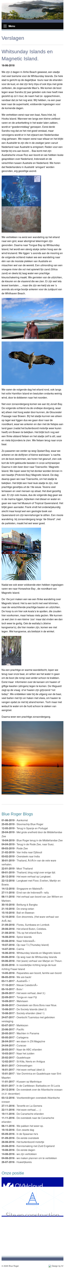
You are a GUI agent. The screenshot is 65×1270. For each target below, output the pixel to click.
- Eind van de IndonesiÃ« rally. (25, 892)
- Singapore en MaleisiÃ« (23, 888)
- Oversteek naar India (21, 856)
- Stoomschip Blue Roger (22, 824)
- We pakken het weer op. (23, 1126)
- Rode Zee (15, 848)
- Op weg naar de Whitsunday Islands (29, 957)
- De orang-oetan (18, 908)
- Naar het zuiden (18, 1053)
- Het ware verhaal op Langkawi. (26, 876)
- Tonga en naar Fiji (19, 997)
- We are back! (16, 977)
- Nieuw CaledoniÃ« (20, 985)
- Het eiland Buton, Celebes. (24, 929)
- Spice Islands (17, 937)
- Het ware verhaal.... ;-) (21, 1109)
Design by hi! (57, 1265)
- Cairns (13, 949)
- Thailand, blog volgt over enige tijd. (29, 872)
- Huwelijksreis (17, 1162)
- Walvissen (15, 1001)
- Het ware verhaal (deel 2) (23, 1069)
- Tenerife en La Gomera (22, 1106)
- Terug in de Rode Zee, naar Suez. (28, 844)
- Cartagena (15, 1037)
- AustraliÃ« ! (16, 981)
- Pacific (13, 1029)
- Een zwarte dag (18, 1130)
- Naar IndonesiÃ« (18, 941)
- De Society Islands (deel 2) (24, 1009)
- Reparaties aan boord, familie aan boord (32, 973)
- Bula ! (12, 989)
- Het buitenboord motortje (23, 1142)
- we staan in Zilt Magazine (23, 1041)
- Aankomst (15, 820)
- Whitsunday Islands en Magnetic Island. (31, 953)
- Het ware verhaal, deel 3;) (23, 993)
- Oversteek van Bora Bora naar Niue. (29, 1005)
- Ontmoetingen (17, 1065)
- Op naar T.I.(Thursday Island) (25, 945)
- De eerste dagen (18, 1150)
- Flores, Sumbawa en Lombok (25, 924)
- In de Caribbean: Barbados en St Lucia (31, 1085)
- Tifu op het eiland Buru (22, 933)
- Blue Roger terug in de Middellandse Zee (32, 840)
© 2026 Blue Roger (10, 1265)
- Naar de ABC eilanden (22, 1049)
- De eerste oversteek (20, 1138)
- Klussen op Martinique (22, 1081)
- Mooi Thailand (17, 868)
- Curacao (14, 1045)
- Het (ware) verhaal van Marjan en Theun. (32, 961)
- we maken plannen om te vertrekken (29, 1158)
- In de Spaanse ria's (20, 1134)
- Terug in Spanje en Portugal (25, 828)
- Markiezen (15, 1025)
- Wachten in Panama (20, 1033)
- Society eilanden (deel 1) (23, 1013)
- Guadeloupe (16, 1057)
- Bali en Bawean (18, 912)
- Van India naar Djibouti (22, 852)
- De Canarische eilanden (23, 1114)
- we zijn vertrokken (19, 1154)
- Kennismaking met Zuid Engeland (28, 1146)
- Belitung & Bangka (20, 904)
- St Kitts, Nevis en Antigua (23, 1061)
